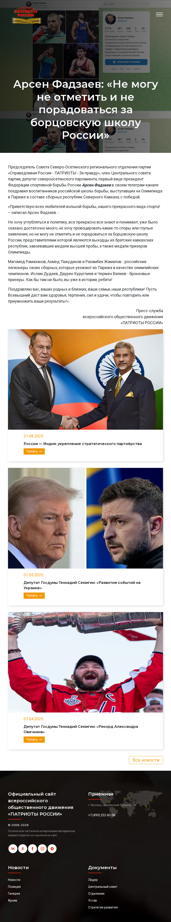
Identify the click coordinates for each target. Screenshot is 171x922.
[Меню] (159, 14)
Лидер (93, 880)
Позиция (14, 886)
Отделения (96, 893)
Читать (32, 451)
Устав (92, 900)
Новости (14, 880)
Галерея (14, 893)
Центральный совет (103, 886)
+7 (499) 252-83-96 (101, 815)
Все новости (145, 760)
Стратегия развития (103, 907)
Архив (12, 900)
